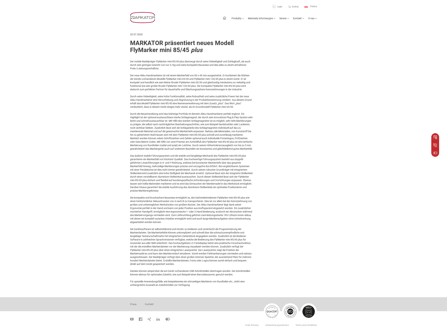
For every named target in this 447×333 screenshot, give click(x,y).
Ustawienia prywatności (277, 325)
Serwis (283, 18)
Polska (313, 6)
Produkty (236, 18)
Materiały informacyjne (260, 18)
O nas (311, 18)
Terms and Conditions (306, 325)
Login (279, 6)
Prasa (133, 304)
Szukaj (295, 6)
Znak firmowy (252, 325)
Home (224, 20)
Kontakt (297, 18)
